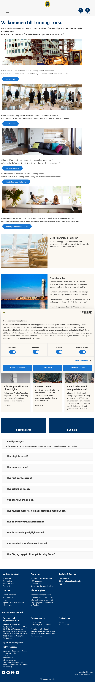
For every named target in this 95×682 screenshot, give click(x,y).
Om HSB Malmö (9, 594)
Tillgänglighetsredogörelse (42, 602)
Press (5, 600)
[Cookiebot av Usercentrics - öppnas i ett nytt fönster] (82, 312)
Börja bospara (8, 583)
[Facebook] (4, 673)
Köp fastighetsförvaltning (41, 578)
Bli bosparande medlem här (17, 226)
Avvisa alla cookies (17, 368)
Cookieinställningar (85, 672)
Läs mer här (10, 79)
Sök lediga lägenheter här (16, 182)
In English (35, 605)
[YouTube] (8, 673)
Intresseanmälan (12, 168)
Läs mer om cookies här (83, 674)
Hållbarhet (7, 605)
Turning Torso (36, 622)
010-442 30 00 (15, 624)
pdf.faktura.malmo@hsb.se (17, 651)
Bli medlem (7, 581)
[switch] (36, 352)
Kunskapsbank (36, 583)
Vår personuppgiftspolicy (41, 594)
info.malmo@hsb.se (16, 643)
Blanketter (7, 586)
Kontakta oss (64, 578)
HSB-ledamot (36, 581)
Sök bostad (7, 578)
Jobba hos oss (8, 597)
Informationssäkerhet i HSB (42, 600)
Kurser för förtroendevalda (42, 586)
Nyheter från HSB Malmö (13, 602)
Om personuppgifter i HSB (41, 597)
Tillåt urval (47, 368)
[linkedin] (17, 673)
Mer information (81, 360)
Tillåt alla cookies (78, 368)
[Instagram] (13, 673)
